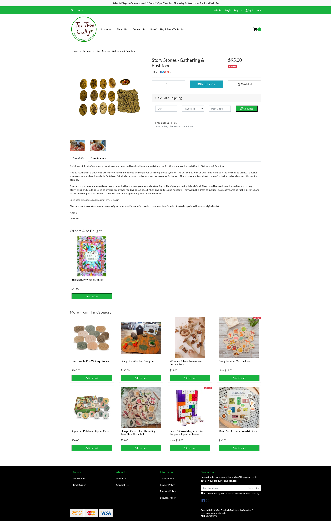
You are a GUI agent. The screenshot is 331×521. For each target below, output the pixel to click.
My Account (79, 478)
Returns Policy (168, 491)
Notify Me (208, 84)
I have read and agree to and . (231, 493)
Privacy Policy (167, 484)
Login (228, 10)
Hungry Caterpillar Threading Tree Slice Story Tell (138, 432)
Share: (156, 72)
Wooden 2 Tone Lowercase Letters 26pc (186, 362)
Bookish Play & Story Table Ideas (168, 29)
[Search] (72, 10)
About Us (122, 29)
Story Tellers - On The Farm (235, 361)
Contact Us (139, 29)
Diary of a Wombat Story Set (138, 361)
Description (79, 158)
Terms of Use (167, 478)
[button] (244, 84)
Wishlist (218, 10)
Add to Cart (92, 296)
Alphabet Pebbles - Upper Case (90, 431)
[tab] (79, 158)
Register (238, 10)
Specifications (98, 158)
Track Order (79, 484)
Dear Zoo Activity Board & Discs (238, 431)
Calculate (248, 108)
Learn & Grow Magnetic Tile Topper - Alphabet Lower (186, 432)
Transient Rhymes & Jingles (88, 279)
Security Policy (168, 497)
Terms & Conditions (234, 493)
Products (106, 29)
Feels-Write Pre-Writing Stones (90, 361)
